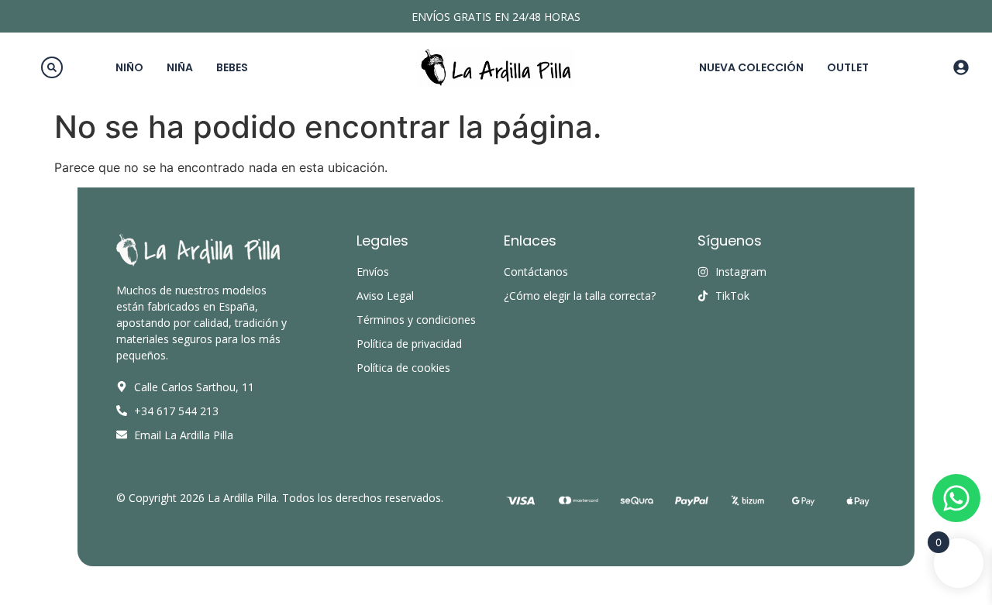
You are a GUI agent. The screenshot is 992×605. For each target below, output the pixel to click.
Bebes (232, 67)
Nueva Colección (751, 67)
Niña (180, 67)
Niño (129, 67)
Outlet (848, 67)
